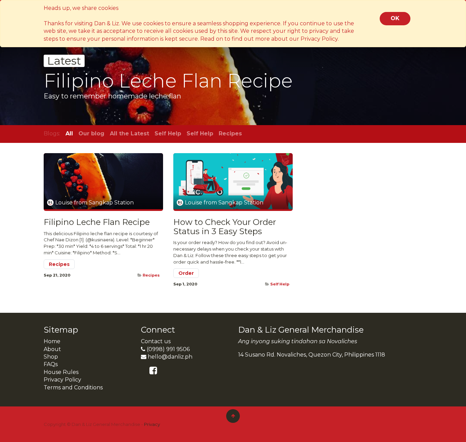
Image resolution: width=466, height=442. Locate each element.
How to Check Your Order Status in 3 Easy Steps (224, 227)
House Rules (61, 372)
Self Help (279, 284)
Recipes (59, 264)
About (52, 349)
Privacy (152, 424)
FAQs (51, 364)
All (69, 133)
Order (186, 273)
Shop (51, 356)
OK (395, 18)
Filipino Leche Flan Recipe (97, 222)
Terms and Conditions (73, 387)
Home (52, 341)
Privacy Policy (62, 379)
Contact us (156, 341)
